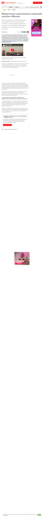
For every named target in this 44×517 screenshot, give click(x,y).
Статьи (4, 9)
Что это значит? (5, 515)
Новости (9, 9)
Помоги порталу (37, 2)
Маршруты (14, 9)
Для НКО (17, 7)
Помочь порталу (7, 124)
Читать (5, 6)
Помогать (11, 7)
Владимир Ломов (4, 31)
